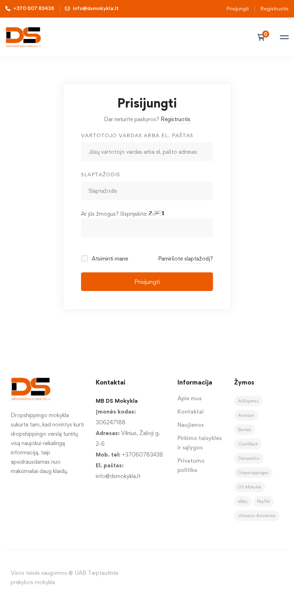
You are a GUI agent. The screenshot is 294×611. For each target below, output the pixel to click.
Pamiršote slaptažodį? (185, 258)
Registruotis (175, 119)
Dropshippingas (253, 472)
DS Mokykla (249, 487)
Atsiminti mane (109, 258)
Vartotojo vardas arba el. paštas (137, 135)
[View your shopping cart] (263, 37)
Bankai (244, 429)
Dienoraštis (249, 458)
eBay (243, 501)
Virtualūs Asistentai (257, 515)
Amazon (246, 415)
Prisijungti (237, 8)
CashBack (248, 444)
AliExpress (248, 401)
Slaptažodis (100, 174)
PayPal (263, 501)
